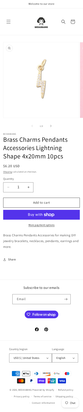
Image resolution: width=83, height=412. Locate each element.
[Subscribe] (65, 299)
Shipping (7, 171)
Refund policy (65, 389)
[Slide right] (51, 126)
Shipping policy (64, 396)
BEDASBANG (25, 389)
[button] (8, 21)
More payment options (42, 224)
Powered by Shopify (43, 389)
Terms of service (43, 396)
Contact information (43, 402)
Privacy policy (22, 396)
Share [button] (12, 259)
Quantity (8, 179)
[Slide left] (32, 126)
